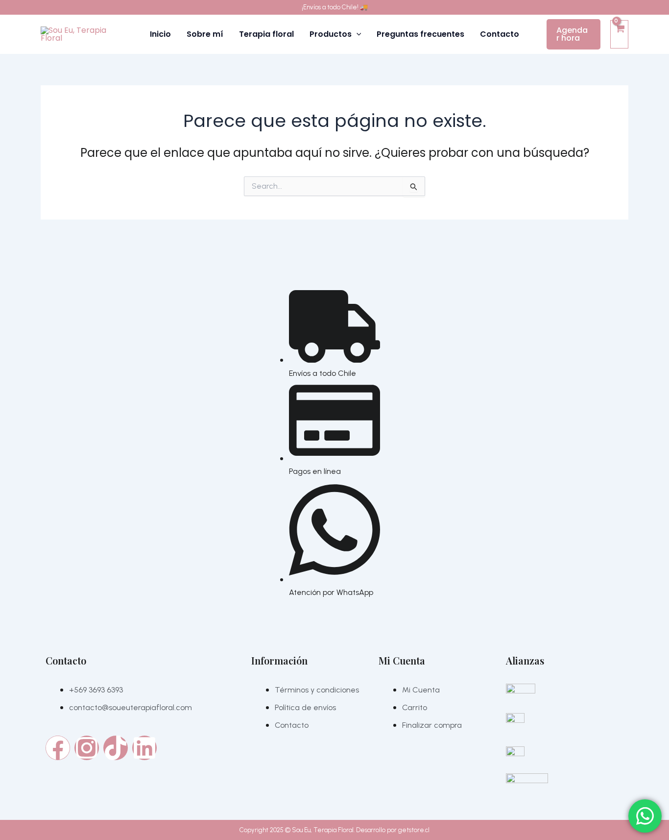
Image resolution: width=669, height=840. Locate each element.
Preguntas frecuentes (420, 34)
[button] (356, 34)
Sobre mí (205, 34)
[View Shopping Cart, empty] (619, 34)
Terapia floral (266, 34)
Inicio (160, 34)
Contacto (499, 34)
